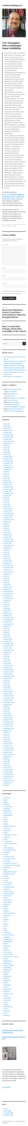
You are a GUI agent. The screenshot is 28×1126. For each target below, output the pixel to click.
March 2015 (7, 532)
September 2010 (9, 650)
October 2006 (8, 752)
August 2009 (8, 678)
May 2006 (7, 763)
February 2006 (8, 770)
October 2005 (8, 778)
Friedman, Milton (9, 887)
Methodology (8, 941)
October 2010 (8, 648)
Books (23, 224)
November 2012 (8, 593)
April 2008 (7, 713)
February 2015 (8, 535)
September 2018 (9, 441)
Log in (6, 1108)
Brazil (6, 822)
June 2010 (7, 656)
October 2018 (8, 439)
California (7, 828)
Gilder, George (8, 891)
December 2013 (8, 565)
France (6, 880)
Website (4, 283)
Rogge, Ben (7, 980)
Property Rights (9, 965)
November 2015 (8, 515)
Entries (7, 1111)
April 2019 (7, 426)
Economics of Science (10, 863)
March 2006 (7, 767)
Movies (6, 948)
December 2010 (8, 643)
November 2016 (8, 489)
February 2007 (8, 743)
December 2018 (8, 435)
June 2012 (6, 604)
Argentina (7, 808)
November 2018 (8, 437)
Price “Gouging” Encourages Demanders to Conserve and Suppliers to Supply (14, 404)
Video (5, 1013)
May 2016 (6, 502)
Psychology (7, 967)
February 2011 (8, 639)
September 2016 (8, 493)
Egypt (5, 869)
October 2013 (8, 569)
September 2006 (9, 754)
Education (4, 226)
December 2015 (8, 513)
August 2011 (7, 626)
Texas (6, 1002)
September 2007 (9, 728)
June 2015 (6, 526)
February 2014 (8, 561)
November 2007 (9, 724)
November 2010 (8, 646)
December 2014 (8, 539)
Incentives (7, 915)
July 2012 (6, 602)
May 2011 (6, 633)
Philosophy (7, 963)
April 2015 (7, 530)
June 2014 (6, 552)
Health (6, 906)
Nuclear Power (8, 954)
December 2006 (9, 748)
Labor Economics (9, 935)
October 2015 (8, 517)
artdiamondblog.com (12, 5)
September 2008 (9, 702)
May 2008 (7, 711)
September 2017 (8, 467)
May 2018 (6, 450)
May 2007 (7, 737)
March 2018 (7, 454)
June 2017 (6, 474)
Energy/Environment (10, 872)
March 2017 (7, 480)
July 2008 (7, 706)
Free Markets (8, 882)
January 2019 (8, 432)
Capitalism (7, 830)
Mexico (6, 943)
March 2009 (7, 689)
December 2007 (8, 722)
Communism (8, 841)
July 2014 (6, 550)
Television (7, 1000)
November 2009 (9, 672)
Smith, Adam (8, 989)
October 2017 (8, 465)
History (9, 226)
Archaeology (8, 806)
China (5, 832)
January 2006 (8, 772)
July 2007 (6, 733)
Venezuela (7, 1011)
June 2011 (6, 630)
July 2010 (6, 654)
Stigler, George (8, 993)
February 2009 (8, 691)
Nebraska (7, 950)
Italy (5, 928)
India (5, 917)
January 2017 (8, 485)
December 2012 (8, 591)
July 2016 (6, 498)
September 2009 (9, 676)
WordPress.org (8, 1115)
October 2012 (8, 596)
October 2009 (8, 674)
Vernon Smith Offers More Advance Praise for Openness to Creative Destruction (15, 372)
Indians (6, 919)
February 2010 (8, 665)
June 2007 (7, 735)
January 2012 (8, 615)
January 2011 (7, 641)
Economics (7, 861)
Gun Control (7, 900)
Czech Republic (8, 848)
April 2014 (7, 556)
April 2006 (7, 765)
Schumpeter (7, 985)
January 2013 (8, 589)
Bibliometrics (8, 815)
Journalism (7, 932)
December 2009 (9, 669)
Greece (6, 898)
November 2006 (9, 750)
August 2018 (7, 443)
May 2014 (6, 554)
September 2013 (8, 572)
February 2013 (8, 587)
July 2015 (6, 524)
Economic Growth (9, 859)
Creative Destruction (10, 843)
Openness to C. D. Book (11, 956)
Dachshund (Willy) (9, 850)
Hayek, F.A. (7, 904)
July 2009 (7, 680)
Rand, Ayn (7, 972)
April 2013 (7, 582)
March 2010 (7, 663)
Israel (5, 926)
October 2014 (8, 543)
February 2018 (8, 456)
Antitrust (6, 804)
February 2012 (8, 613)
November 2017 (8, 463)
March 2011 (7, 637)
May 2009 (7, 685)
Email (4, 275)
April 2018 (7, 452)
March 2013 (7, 585)
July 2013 (6, 576)
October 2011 (7, 622)
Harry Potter (8, 902)
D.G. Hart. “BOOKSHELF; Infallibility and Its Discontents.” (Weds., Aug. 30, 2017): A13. (13, 197)
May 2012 (6, 606)
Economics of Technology (12, 865)
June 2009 (7, 683)
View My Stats (6, 1087)
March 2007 (7, 741)
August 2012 (7, 600)
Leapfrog (6, 937)
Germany (6, 889)
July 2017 (6, 472)
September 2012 (8, 598)
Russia (6, 983)
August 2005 (8, 783)
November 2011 (8, 619)
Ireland (6, 924)
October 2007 (8, 726)
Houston (6, 911)
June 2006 (7, 761)
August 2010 (7, 652)
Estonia (6, 876)
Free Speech (7, 885)
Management (8, 939)
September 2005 (9, 780)
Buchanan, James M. (10, 826)
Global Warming (9, 893)
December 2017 (8, 461)
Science (6, 987)
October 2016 (8, 491)
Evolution (7, 878)
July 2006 (7, 759)
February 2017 (8, 482)
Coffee (6, 839)
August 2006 (8, 757)
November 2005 (9, 776)
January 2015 (8, 537)
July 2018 (6, 445)
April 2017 (7, 478)
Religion (14, 226)
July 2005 (6, 785)
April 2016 (7, 504)
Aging (5, 802)
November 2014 (8, 541)
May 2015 (6, 528)
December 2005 (8, 774)
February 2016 (8, 509)
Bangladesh (7, 811)
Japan (5, 930)
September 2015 (8, 519)
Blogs (5, 817)
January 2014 (8, 563)
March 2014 (7, 559)
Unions (6, 1009)
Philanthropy (8, 961)
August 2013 (7, 574)
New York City (8, 952)
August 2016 (7, 495)
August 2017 (7, 469)
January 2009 (8, 693)
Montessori (7, 946)
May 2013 (6, 580)
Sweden (6, 996)
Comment (5, 244)
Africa (6, 800)
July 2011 (6, 628)
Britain (6, 824)
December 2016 (8, 487)
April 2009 (7, 687)
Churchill (7, 837)
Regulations (7, 976)
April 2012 (7, 609)
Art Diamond (8, 224)
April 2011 (7, 635)
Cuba (5, 845)
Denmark (7, 852)
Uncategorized (8, 1006)
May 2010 (6, 659)
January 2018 (8, 458)
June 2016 (6, 500)
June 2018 (7, 448)
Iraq (5, 922)
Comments (8, 1113)
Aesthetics (7, 798)
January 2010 (8, 667)
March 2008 (7, 715)
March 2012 (7, 611)
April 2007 (7, 739)
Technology (7, 998)
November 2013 (8, 567)
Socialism (7, 991)
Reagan (6, 974)
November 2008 (9, 698)
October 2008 (8, 700)
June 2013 (6, 578)
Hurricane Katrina (9, 913)
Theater (6, 1004)
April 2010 (7, 661)
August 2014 (7, 548)
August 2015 (7, 522)
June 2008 (7, 709)
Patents (6, 959)
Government (8, 895)
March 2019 (7, 428)
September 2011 (8, 624)
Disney (6, 854)
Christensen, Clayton (10, 835)
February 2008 (8, 717)
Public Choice (8, 969)
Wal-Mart (7, 1015)
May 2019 (6, 424)
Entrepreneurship (9, 874)
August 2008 (8, 704)
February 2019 (8, 430)
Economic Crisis (9, 856)
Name (4, 268)
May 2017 (6, 476)
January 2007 (8, 746)
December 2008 (9, 696)
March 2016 (7, 506)
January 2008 (8, 720)
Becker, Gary (8, 813)
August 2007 (8, 730)
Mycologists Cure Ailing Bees (13, 376)
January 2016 (8, 511)
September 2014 (8, 545)
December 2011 (8, 617)
